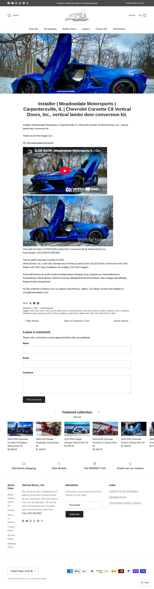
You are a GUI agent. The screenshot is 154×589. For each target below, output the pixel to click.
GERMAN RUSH (117, 497)
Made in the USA (86, 313)
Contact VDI (101, 29)
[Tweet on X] (30, 303)
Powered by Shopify (38, 579)
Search (11, 510)
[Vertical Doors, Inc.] (77, 15)
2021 (37, 311)
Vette (113, 313)
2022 (42, 311)
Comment (28, 372)
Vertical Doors (104, 313)
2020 (32, 311)
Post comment (34, 399)
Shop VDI (33, 29)
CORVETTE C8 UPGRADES (123, 491)
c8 (51, 311)
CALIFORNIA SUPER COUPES (125, 503)
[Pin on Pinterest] (38, 303)
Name (26, 343)
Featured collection (77, 412)
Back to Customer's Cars (77, 321)
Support (86, 29)
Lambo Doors (73, 313)
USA (96, 313)
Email (26, 358)
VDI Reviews (119, 29)
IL (51, 313)
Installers (63, 313)
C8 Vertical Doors (75, 311)
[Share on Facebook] (34, 303)
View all (77, 417)
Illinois (55, 313)
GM (48, 313)
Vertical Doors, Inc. (21, 579)
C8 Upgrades (50, 29)
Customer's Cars (113, 311)
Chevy (94, 311)
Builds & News (69, 29)
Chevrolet (87, 311)
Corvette (101, 311)
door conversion (39, 313)
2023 (47, 311)
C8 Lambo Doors (60, 311)
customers (124, 311)
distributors (27, 313)
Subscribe (74, 514)
